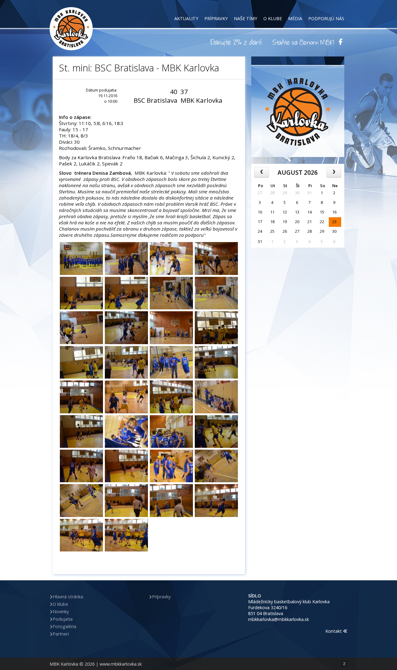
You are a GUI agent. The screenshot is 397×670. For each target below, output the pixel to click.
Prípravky (216, 18)
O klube (272, 18)
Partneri (61, 634)
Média (295, 18)
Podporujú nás (326, 18)
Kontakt (334, 631)
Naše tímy (245, 18)
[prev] (261, 172)
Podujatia (63, 619)
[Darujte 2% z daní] (237, 42)
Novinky (61, 611)
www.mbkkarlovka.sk (121, 664)
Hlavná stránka (68, 597)
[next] (334, 172)
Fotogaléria (64, 626)
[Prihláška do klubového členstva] (303, 42)
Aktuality (186, 18)
